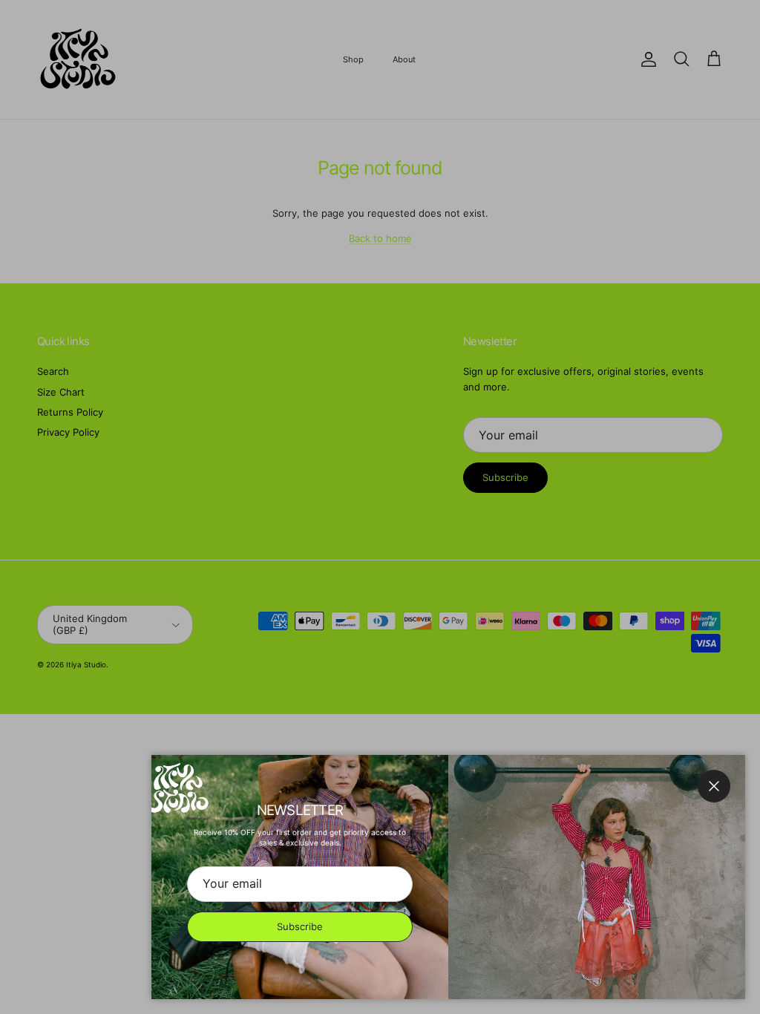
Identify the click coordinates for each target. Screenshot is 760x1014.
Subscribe (300, 926)
